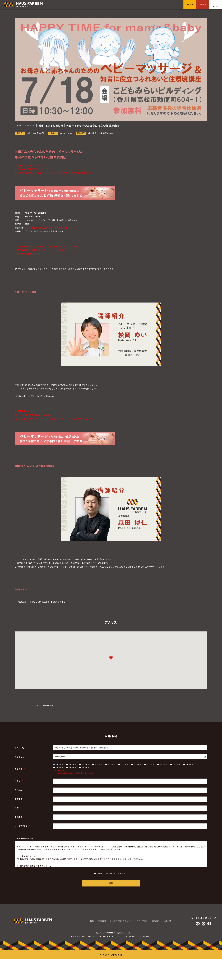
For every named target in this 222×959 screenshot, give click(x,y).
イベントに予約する (111, 954)
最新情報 (156, 921)
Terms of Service (138, 936)
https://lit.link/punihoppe (39, 396)
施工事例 (102, 921)
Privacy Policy (121, 936)
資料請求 (189, 4)
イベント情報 (88, 921)
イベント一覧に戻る (45, 705)
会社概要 (168, 921)
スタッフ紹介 (142, 921)
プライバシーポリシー (24, 838)
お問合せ (202, 4)
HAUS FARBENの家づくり (121, 921)
